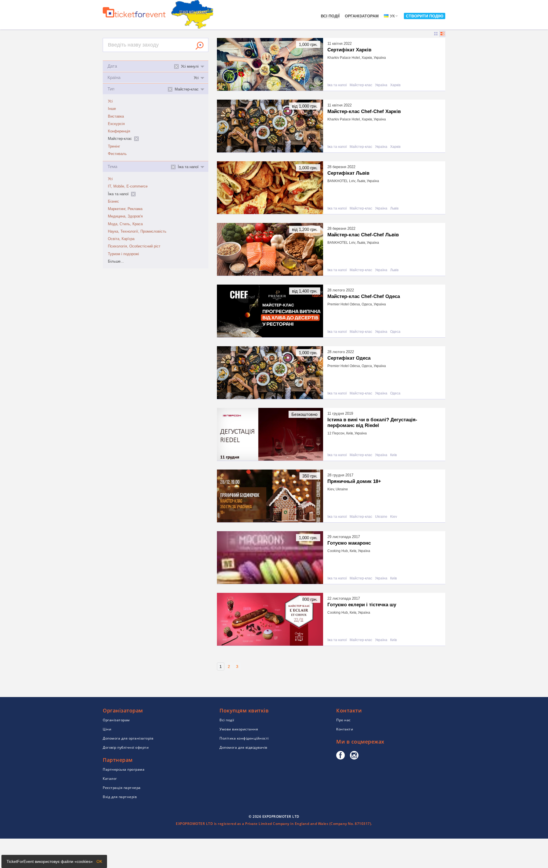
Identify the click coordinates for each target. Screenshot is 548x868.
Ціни (107, 729)
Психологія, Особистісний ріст (134, 246)
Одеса (395, 332)
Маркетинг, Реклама (125, 209)
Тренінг (114, 146)
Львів (394, 208)
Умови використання (238, 729)
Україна (381, 85)
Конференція (119, 131)
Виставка (116, 116)
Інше (112, 109)
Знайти (200, 46)
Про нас (343, 720)
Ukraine (381, 517)
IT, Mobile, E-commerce (128, 186)
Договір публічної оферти (126, 747)
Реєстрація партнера (122, 787)
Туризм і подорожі (123, 254)
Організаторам (362, 16)
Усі (110, 101)
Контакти (344, 729)
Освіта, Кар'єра (121, 239)
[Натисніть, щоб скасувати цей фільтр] (136, 138)
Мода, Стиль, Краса (125, 224)
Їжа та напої (337, 85)
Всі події (330, 16)
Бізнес (113, 202)
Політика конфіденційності (244, 738)
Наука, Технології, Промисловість (137, 231)
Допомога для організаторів (128, 738)
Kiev (393, 517)
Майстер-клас (361, 85)
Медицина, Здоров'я (125, 216)
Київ (393, 455)
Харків (395, 85)
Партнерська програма (123, 769)
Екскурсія (116, 124)
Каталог (110, 778)
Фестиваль (117, 154)
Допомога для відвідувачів (243, 747)
